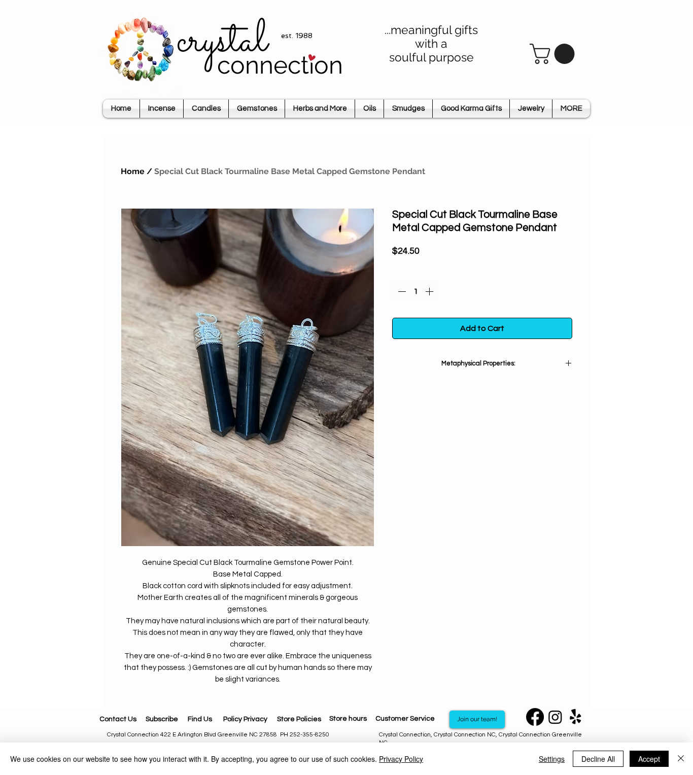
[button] (554, 54)
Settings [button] (552, 759)
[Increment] (430, 291)
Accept (649, 759)
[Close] (681, 759)
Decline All (598, 759)
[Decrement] (401, 291)
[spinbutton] (415, 291)
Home (133, 171)
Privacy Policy (401, 759)
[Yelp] (575, 717)
